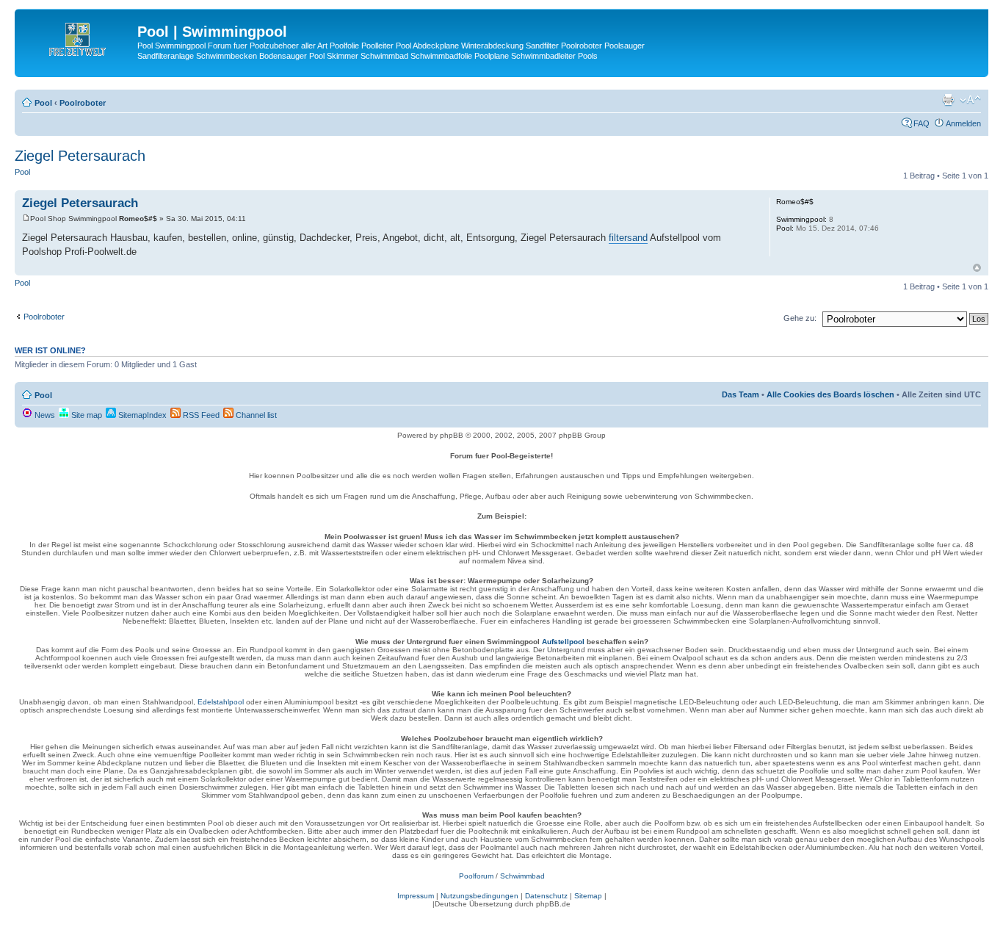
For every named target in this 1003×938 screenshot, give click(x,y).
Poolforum (476, 876)
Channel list (255, 415)
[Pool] (77, 35)
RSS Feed (200, 415)
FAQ (921, 123)
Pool (43, 102)
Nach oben (977, 268)
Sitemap (588, 896)
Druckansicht (948, 100)
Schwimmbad (522, 876)
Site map (85, 415)
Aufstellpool (563, 642)
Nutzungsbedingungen (479, 896)
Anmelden (963, 123)
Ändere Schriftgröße (970, 100)
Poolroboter (82, 102)
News (43, 415)
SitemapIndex (141, 415)
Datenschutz (546, 896)
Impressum (415, 896)
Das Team (740, 394)
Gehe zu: (799, 318)
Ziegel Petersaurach (80, 156)
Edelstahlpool (221, 702)
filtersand (628, 237)
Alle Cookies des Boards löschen (830, 394)
